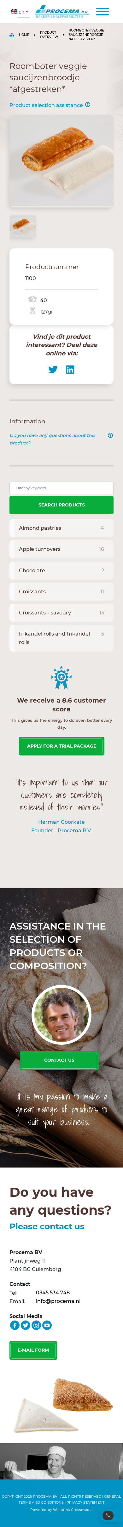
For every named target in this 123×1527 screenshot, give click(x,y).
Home (24, 35)
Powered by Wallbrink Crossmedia (61, 1509)
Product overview (49, 35)
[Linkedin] (70, 369)
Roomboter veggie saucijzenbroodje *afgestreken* (86, 34)
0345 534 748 (53, 1293)
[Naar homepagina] (60, 11)
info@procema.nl (58, 1301)
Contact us (59, 1060)
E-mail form (33, 1350)
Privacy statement (85, 1502)
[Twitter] (53, 369)
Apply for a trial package (61, 746)
